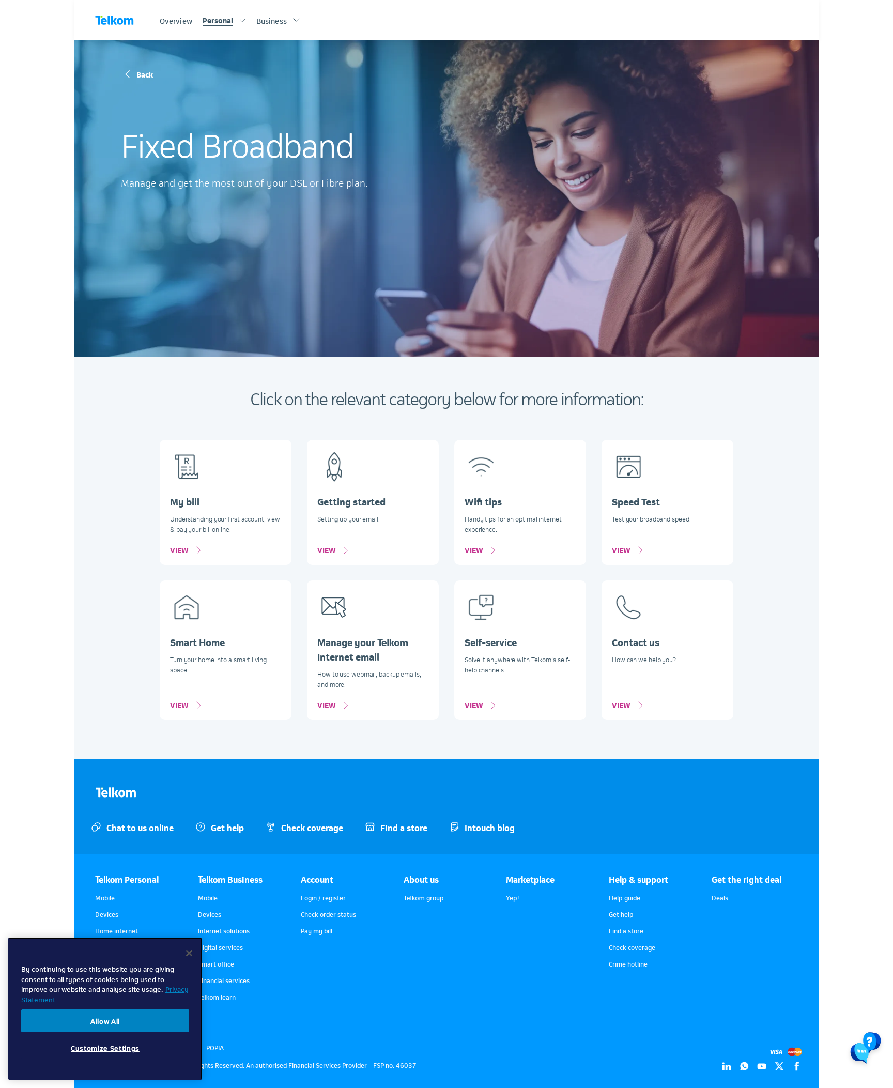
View (179, 549)
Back (144, 74)
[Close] (189, 953)
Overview (176, 20)
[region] (105, 1009)
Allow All (105, 1020)
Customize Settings (105, 1048)
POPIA (215, 1047)
